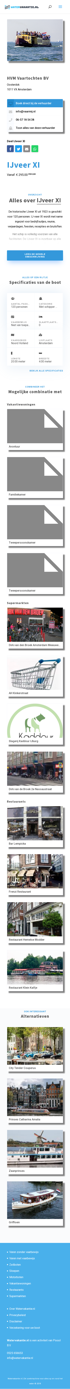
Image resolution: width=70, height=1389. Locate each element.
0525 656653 (15, 1353)
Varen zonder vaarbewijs (24, 1252)
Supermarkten (17, 1296)
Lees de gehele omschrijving (35, 255)
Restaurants (16, 1289)
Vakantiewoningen (20, 1283)
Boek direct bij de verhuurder (33, 103)
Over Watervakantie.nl (22, 1308)
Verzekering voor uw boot (24, 1327)
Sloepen (14, 1270)
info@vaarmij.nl (26, 111)
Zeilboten (15, 1264)
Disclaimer (15, 1321)
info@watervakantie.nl (20, 1358)
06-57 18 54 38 (25, 119)
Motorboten (16, 1277)
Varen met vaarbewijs (22, 1258)
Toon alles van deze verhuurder (35, 128)
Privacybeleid (17, 1315)
